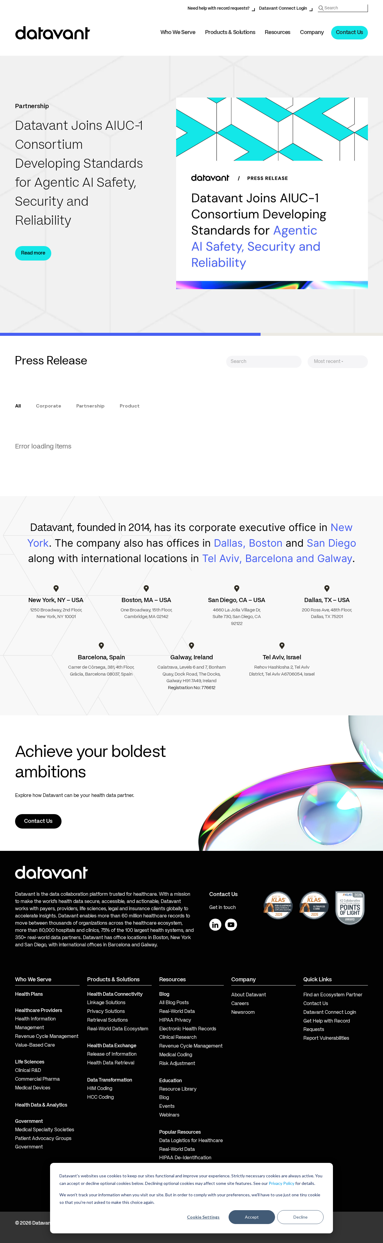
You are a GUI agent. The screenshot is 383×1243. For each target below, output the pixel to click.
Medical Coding (175, 1055)
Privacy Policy (281, 1183)
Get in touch (222, 907)
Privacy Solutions (106, 1011)
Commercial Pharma (37, 1079)
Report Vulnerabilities (326, 1038)
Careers (240, 1003)
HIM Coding (99, 1088)
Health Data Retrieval (110, 1063)
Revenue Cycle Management (46, 1036)
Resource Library (178, 1089)
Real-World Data (177, 1011)
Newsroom (243, 1012)
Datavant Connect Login (283, 8)
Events (167, 1106)
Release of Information (112, 1054)
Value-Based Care (35, 1045)
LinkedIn (215, 925)
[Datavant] (52, 32)
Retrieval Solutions (107, 1020)
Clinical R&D (28, 1070)
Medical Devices (32, 1088)
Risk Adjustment (177, 1063)
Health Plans (29, 994)
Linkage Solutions (106, 1003)
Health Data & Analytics (41, 1105)
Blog (164, 1097)
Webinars (169, 1115)
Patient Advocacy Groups (43, 1138)
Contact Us (349, 32)
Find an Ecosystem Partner (332, 995)
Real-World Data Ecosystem (117, 1029)
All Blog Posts (174, 1003)
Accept (252, 1217)
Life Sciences (29, 1062)
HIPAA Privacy (175, 1020)
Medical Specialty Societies (44, 1130)
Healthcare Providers (38, 1010)
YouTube (231, 925)
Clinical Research (178, 1037)
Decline (300, 1217)
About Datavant (248, 995)
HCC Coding (100, 1097)
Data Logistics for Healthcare (191, 1140)
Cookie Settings (203, 1217)
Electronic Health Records (187, 1029)
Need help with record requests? (218, 8)
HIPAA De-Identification (185, 1158)
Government (29, 1121)
